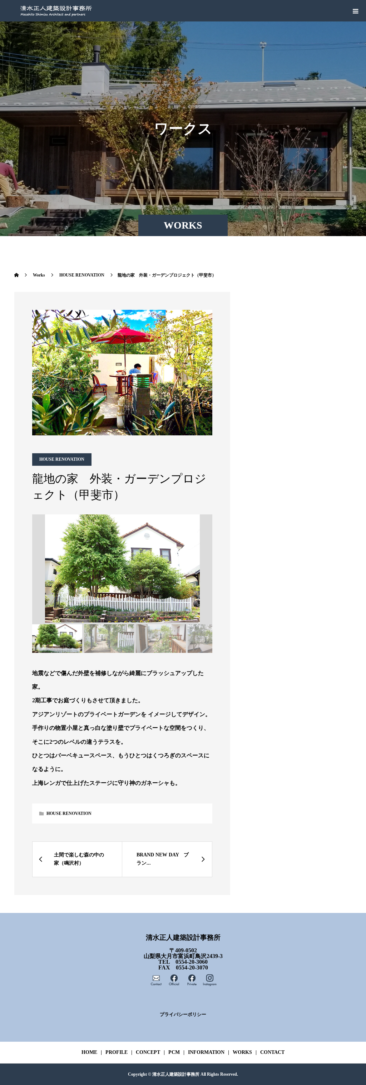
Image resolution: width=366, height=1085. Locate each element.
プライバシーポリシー (183, 1014)
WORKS (242, 1052)
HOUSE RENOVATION (61, 459)
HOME (89, 1052)
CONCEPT (148, 1052)
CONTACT (272, 1052)
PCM (174, 1052)
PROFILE (116, 1052)
